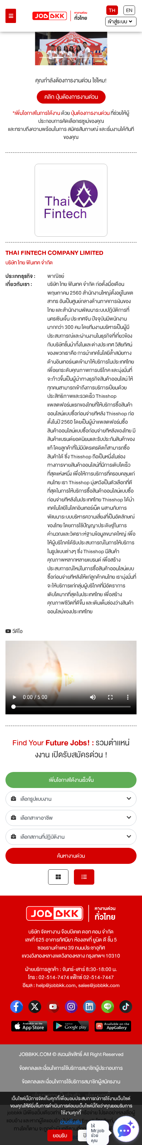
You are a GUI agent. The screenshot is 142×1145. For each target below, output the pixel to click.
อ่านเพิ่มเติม (71, 1122)
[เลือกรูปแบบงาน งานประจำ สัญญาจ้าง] (71, 799)
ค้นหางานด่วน (71, 855)
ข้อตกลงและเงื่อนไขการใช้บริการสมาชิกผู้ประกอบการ (71, 1068)
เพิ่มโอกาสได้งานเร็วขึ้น (71, 780)
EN (129, 10)
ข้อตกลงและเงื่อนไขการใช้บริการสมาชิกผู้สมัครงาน (71, 1082)
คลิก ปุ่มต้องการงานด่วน (71, 97)
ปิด (86, 1135)
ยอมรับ (60, 1135)
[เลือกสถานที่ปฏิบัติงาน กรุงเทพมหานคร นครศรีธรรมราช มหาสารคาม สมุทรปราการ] (71, 837)
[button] (15, 48)
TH (112, 10)
